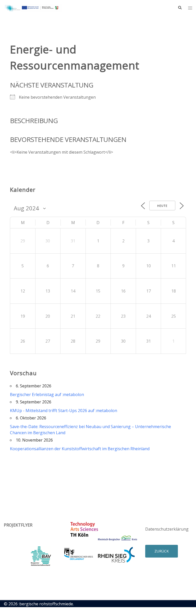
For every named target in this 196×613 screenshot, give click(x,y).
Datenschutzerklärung (167, 529)
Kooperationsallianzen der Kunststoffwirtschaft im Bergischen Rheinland (80, 448)
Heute (162, 206)
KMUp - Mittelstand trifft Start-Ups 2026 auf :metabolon (63, 410)
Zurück (161, 551)
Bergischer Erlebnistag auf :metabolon (47, 394)
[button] (180, 8)
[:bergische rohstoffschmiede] (33, 7)
